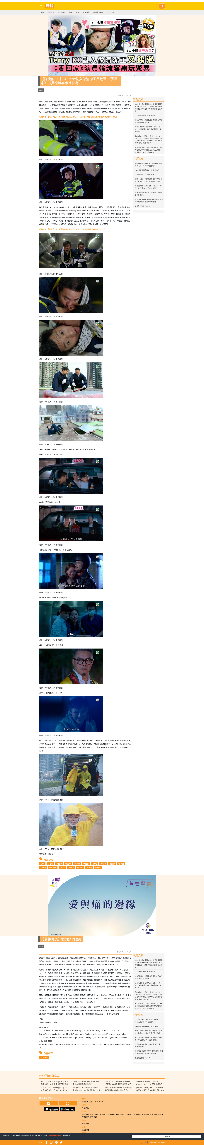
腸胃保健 (137, 1114)
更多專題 (93, 1117)
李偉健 (121, 864)
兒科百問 (145, 1114)
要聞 (91, 1101)
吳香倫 (50, 864)
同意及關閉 (166, 1136)
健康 (42, 12)
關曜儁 (98, 867)
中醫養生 (111, 1114)
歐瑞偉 (103, 864)
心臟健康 (129, 1114)
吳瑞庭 (89, 867)
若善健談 (44, 1057)
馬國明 (86, 864)
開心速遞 (53, 867)
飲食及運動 (94, 1114)
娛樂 (41, 90)
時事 (70, 12)
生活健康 (103, 1114)
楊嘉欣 (112, 864)
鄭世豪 (95, 864)
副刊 (77, 12)
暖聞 (101, 1101)
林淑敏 (59, 864)
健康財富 (86, 12)
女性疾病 (153, 1114)
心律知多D (111, 12)
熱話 (96, 1101)
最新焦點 (85, 1101)
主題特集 (61, 12)
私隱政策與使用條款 (54, 1135)
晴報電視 (50, 12)
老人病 (160, 1114)
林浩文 (62, 867)
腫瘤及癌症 (120, 1114)
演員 (42, 864)
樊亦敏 (68, 864)
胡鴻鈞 (77, 864)
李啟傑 (80, 867)
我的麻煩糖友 (98, 12)
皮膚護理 (85, 1117)
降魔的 (43, 867)
